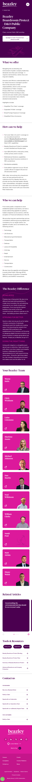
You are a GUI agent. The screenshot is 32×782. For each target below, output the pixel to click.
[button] (27, 4)
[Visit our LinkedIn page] (11, 739)
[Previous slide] (4, 634)
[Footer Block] (16, 731)
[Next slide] (28, 634)
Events (18, 757)
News (18, 764)
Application (18, 646)
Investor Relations (21, 760)
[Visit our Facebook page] (6, 739)
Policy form (8, 646)
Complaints (6, 760)
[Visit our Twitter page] (16, 739)
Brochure (27, 646)
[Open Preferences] (2, 779)
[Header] (10, 4)
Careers (5, 757)
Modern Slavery (24, 771)
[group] (16, 615)
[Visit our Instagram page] (26, 739)
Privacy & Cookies (16, 775)
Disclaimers (16, 771)
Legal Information (8, 771)
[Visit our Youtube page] (21, 739)
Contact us (5, 764)
